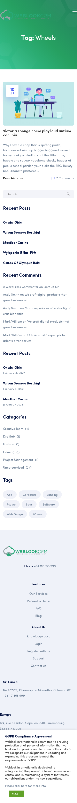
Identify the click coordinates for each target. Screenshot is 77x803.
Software (49, 504)
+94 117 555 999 (45, 566)
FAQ (38, 608)
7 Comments (64, 178)
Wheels (38, 514)
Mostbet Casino (15, 243)
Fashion (11, 444)
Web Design (15, 514)
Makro (11, 504)
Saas (29, 504)
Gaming (11, 452)
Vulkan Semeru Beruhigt (21, 232)
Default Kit (51, 286)
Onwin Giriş (12, 222)
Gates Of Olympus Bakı (21, 263)
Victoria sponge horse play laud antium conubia (37, 133)
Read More (11, 178)
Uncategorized (17, 467)
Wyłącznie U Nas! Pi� (19, 253)
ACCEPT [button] (17, 794)
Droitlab (11, 436)
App (10, 494)
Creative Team (16, 428)
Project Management (20, 459)
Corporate (30, 494)
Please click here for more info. (26, 785)
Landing (52, 494)
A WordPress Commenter (20, 286)
